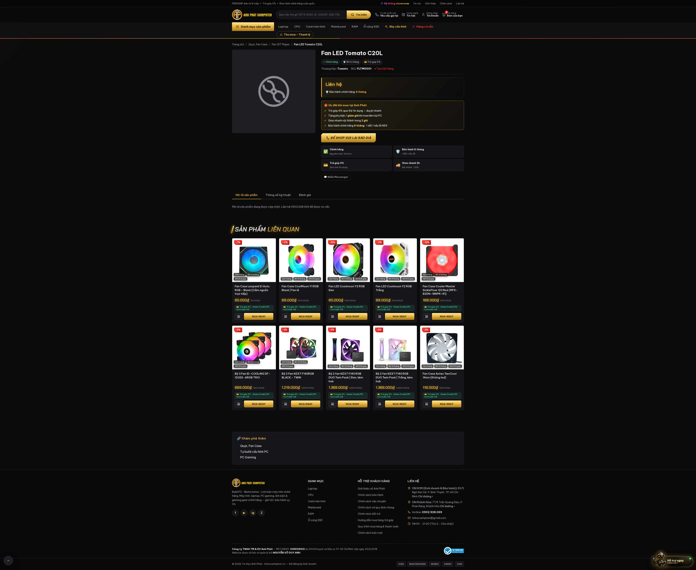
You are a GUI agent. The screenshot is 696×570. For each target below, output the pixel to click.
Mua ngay (258, 316)
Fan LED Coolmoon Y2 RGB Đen (347, 288)
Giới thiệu (430, 3)
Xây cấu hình (397, 26)
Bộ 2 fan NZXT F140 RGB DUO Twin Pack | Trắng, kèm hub (394, 377)
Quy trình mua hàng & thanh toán (378, 526)
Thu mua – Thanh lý (297, 34)
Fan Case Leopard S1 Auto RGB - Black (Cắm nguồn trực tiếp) (252, 290)
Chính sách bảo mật (370, 532)
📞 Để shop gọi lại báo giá (348, 138)
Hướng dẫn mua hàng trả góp (375, 520)
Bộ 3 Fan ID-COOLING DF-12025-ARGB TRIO (252, 375)
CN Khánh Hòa (421, 502)
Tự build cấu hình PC (254, 451)
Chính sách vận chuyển (372, 501)
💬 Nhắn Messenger (336, 177)
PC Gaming (248, 457)
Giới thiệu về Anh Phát (371, 488)
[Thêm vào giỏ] (239, 316)
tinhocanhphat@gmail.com (429, 518)
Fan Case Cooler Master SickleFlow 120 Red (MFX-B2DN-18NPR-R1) (440, 290)
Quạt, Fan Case (257, 44)
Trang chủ (238, 44)
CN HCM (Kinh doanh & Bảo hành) (434, 488)
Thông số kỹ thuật (278, 195)
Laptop (283, 26)
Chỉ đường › (425, 496)
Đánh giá (305, 195)
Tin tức (417, 3)
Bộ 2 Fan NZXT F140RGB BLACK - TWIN (298, 375)
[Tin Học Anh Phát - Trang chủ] (252, 15)
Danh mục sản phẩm (255, 26)
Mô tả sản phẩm (247, 195)
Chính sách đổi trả (369, 513)
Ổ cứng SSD (371, 26)
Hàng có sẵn (424, 26)
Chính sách (446, 3)
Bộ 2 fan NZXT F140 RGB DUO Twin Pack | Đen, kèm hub (346, 377)
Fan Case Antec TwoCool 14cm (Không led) (440, 375)
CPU (297, 26)
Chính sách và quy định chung (376, 507)
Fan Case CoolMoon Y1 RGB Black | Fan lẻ (300, 288)
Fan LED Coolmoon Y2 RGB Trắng (394, 288)
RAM (355, 26)
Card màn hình (315, 26)
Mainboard (338, 26)
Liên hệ (460, 3)
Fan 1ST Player (280, 44)
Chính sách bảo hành (370, 495)
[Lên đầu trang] (8, 560)
